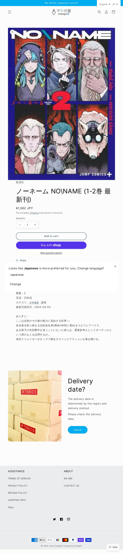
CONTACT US (71, 485)
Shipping (34, 213)
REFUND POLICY (17, 492)
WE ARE (68, 478)
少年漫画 (34, 302)
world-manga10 (56, 546)
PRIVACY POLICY (17, 485)
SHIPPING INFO (17, 500)
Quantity (20, 218)
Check (78, 429)
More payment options (51, 253)
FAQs (11, 507)
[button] (9, 11)
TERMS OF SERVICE (19, 478)
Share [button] (23, 260)
